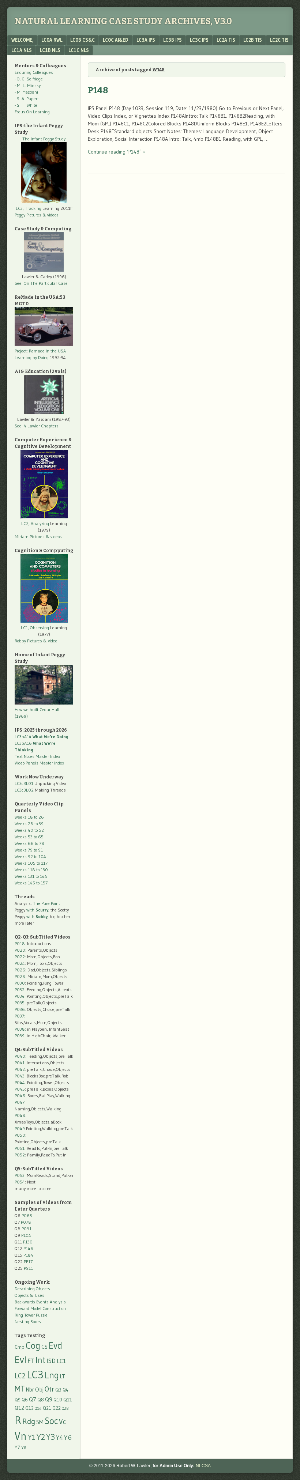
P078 (26, 1222)
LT (62, 1376)
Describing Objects (32, 1288)
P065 (27, 1215)
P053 (20, 1175)
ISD (51, 1360)
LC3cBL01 (24, 783)
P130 (28, 1242)
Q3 (58, 1390)
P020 (20, 950)
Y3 (50, 1437)
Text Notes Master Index (37, 756)
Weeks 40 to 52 (29, 830)
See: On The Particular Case (41, 283)
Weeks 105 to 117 (31, 863)
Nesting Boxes (28, 1321)
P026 (20, 970)
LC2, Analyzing (35, 523)
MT (20, 1388)
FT (30, 1361)
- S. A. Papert (27, 98)
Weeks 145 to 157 (31, 883)
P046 (20, 1095)
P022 (20, 956)
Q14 (38, 1408)
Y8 (23, 1447)
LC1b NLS (50, 50)
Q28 (65, 1408)
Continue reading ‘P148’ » (116, 151)
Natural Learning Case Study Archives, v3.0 (123, 21)
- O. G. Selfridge (29, 79)
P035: (21, 1002)
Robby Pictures (29, 640)
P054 (20, 1182)
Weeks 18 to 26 (29, 817)
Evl (20, 1360)
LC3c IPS (199, 40)
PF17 (28, 1261)
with (37, 910)
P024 (20, 963)
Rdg (28, 1421)
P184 (28, 1255)
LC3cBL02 (24, 790)
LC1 (61, 1360)
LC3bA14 (41, 736)
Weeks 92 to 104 (30, 856)
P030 (20, 983)
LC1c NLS (78, 50)
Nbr (30, 1389)
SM (40, 1422)
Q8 (40, 1400)
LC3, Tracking (28, 208)
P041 (20, 1062)
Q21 (47, 1408)
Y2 (41, 1437)
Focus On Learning (32, 111)
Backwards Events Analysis (40, 1302)
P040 (20, 1056)
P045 (20, 1089)
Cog (33, 1345)
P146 (28, 1248)
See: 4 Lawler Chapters (37, 425)
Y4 (59, 1438)
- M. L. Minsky (28, 85)
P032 (20, 989)
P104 (26, 1235)
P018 (20, 943)
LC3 (35, 1374)
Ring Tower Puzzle (31, 1315)
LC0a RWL (51, 40)
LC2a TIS (226, 40)
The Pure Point (46, 903)
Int (40, 1360)
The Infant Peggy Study (43, 138)
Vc (62, 1421)
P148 (98, 90)
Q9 (48, 1399)
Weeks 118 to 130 (31, 869)
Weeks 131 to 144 (31, 876)
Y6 (68, 1437)
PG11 (28, 1268)
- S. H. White (26, 105)
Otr (49, 1389)
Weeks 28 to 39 (29, 823)
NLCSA (203, 1465)
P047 (20, 1102)
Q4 (65, 1390)
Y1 (31, 1437)
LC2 (20, 1376)
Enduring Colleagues (34, 72)
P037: (20, 1016)
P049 (20, 1128)
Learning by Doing (32, 357)
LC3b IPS (172, 40)
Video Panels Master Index (39, 763)
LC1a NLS (21, 50)
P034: (20, 996)
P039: (20, 1035)
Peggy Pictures (28, 215)
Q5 (17, 1399)
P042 (20, 1069)
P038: (20, 1029)
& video (50, 640)
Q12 (19, 1407)
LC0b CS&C (82, 40)
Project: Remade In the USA (40, 351)
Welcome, (22, 40)
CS (44, 1346)
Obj (39, 1389)
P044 (20, 1082)
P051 (20, 1148)
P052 (20, 1155)
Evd (55, 1345)
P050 (20, 1135)
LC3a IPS (145, 40)
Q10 (57, 1399)
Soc (51, 1420)
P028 (20, 976)
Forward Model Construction (40, 1308)
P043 (20, 1076)
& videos (50, 215)
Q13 (29, 1408)
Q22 (56, 1408)
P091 (26, 1228)
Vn (21, 1436)
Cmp (20, 1347)
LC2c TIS (279, 40)
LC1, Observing (35, 627)
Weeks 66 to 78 (29, 843)
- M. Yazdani (26, 92)
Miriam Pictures (30, 536)
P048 (20, 1115)
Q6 (25, 1399)
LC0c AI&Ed (115, 40)
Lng (52, 1375)
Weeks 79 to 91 (29, 850)
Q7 (32, 1399)
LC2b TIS (252, 40)
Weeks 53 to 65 (29, 836)
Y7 (17, 1448)
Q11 (67, 1400)
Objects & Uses (29, 1295)
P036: (20, 1009)
